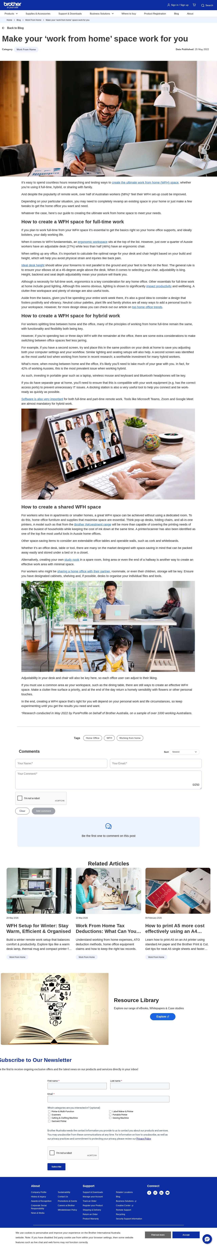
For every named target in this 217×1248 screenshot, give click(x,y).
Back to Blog (15, 28)
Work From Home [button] (26, 49)
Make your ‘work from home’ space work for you (68, 20)
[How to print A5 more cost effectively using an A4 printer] (178, 891)
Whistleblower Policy (67, 1210)
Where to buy (129, 13)
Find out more (158, 1235)
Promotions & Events (67, 1201)
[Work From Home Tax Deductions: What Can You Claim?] (108, 891)
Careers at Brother (66, 1205)
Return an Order (90, 1214)
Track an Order (89, 1201)
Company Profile (38, 1192)
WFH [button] (109, 738)
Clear (22, 811)
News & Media (37, 1213)
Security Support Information (129, 1219)
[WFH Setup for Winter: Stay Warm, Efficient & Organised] (39, 891)
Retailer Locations (124, 1192)
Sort (166, 752)
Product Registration (155, 13)
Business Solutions (125, 1201)
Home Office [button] (92, 738)
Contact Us (63, 1196)
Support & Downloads (70, 13)
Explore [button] (161, 1016)
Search (209, 5)
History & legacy (38, 1196)
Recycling (120, 1214)
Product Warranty (91, 1219)
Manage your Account (93, 1196)
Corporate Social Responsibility (39, 1207)
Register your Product (93, 1205)
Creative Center (123, 1205)
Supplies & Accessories (38, 13)
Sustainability (64, 1192)
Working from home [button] (130, 738)
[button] (207, 1239)
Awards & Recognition (41, 1201)
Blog (176, 13)
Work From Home (33, 20)
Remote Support (123, 1210)
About (190, 13)
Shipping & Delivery (92, 1210)
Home (9, 20)
